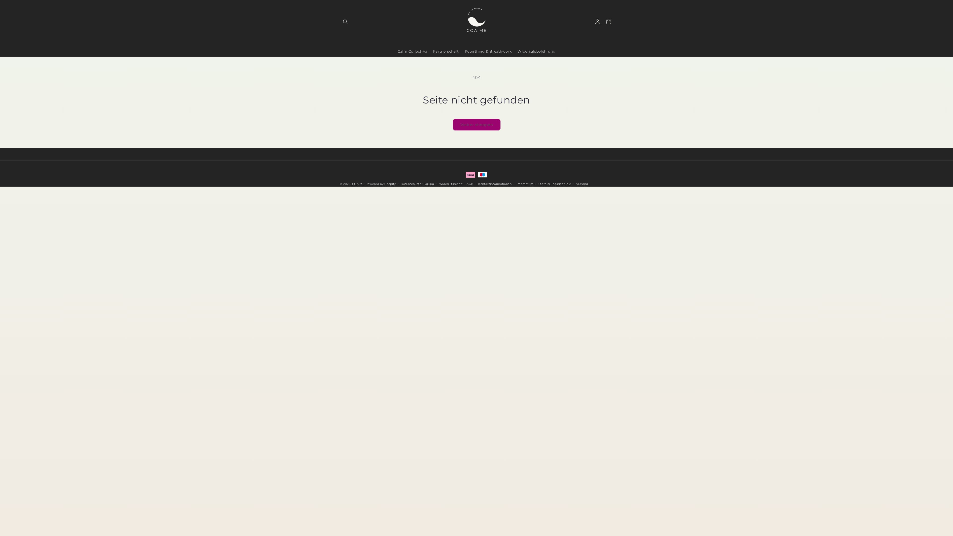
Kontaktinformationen (495, 184)
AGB (470, 184)
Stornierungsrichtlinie (555, 184)
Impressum (525, 184)
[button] (345, 21)
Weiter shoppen (476, 124)
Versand (582, 184)
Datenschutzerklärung (417, 184)
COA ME (358, 184)
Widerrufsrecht (450, 184)
